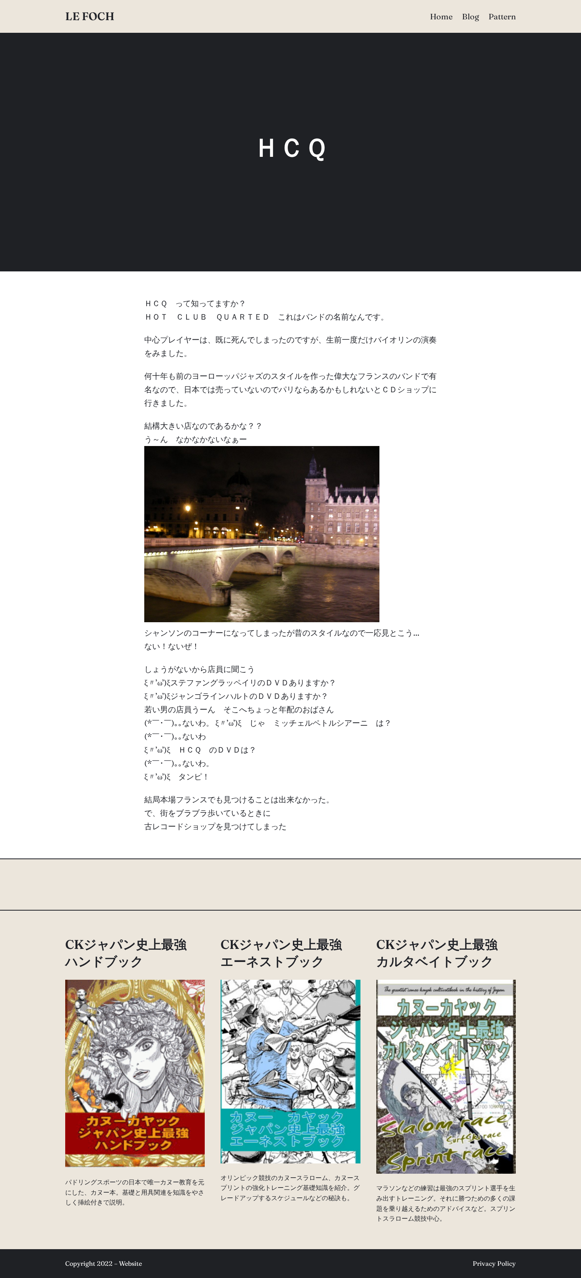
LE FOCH (90, 16)
